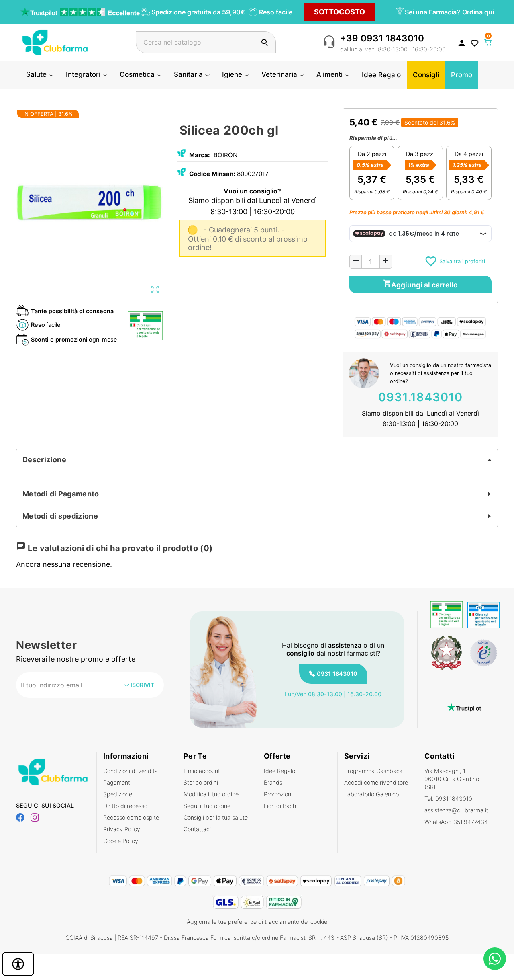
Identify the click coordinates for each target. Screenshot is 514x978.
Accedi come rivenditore (376, 782)
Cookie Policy (120, 840)
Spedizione (117, 794)
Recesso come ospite (131, 817)
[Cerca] (264, 42)
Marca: (199, 155)
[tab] (257, 460)
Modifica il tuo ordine (211, 794)
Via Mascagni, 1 (451, 778)
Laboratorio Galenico (371, 794)
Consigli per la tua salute (216, 817)
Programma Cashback (373, 770)
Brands (273, 782)
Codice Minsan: (212, 174)
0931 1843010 (337, 673)
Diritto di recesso (125, 805)
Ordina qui (478, 12)
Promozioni (278, 794)
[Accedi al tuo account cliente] (462, 43)
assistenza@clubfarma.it (456, 810)
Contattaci (197, 829)
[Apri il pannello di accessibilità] (18, 964)
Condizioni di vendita (130, 770)
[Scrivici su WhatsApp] (494, 958)
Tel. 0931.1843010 (448, 798)
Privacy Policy (121, 829)
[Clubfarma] (55, 41)
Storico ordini (201, 782)
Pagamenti (117, 782)
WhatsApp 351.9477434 (456, 821)
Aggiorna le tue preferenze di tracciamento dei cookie (257, 921)
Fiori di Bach (280, 805)
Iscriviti (142, 684)
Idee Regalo (279, 770)
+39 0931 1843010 (382, 38)
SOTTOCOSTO (339, 12)
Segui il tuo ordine (207, 805)
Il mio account (202, 770)
